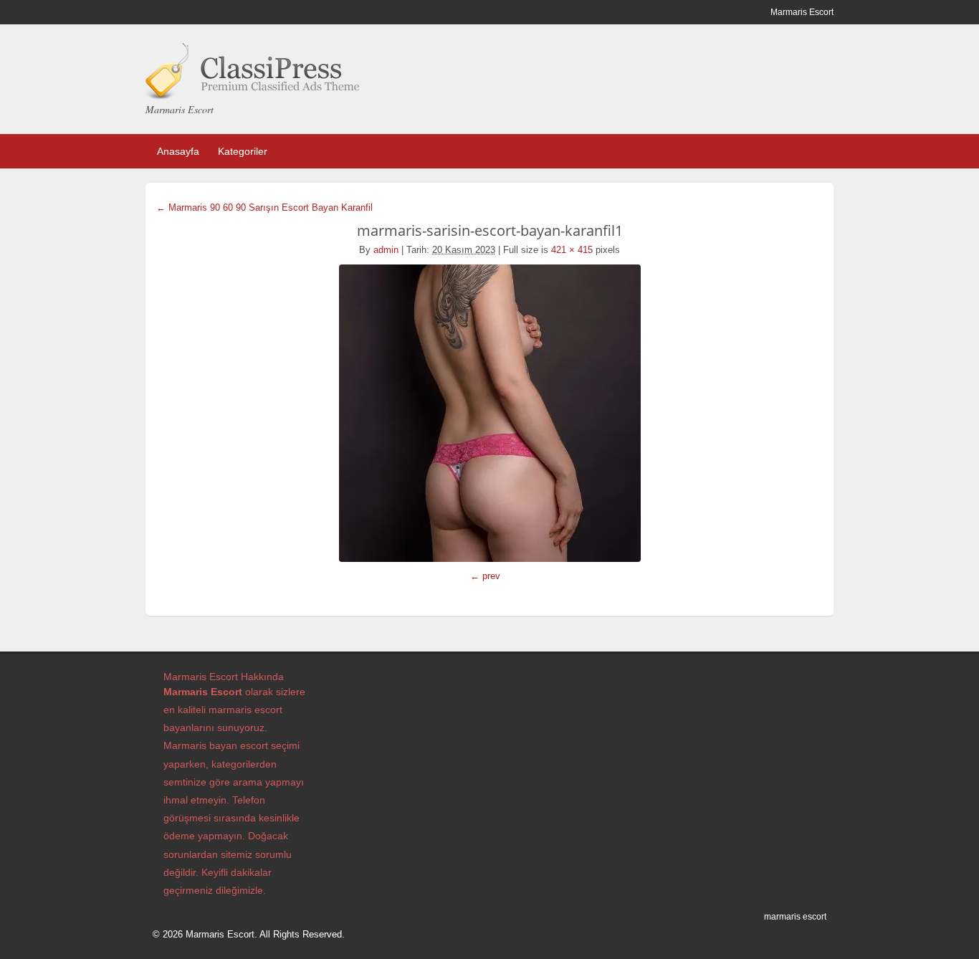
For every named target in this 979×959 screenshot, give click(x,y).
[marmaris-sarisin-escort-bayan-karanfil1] (489, 413)
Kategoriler (242, 151)
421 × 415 (572, 249)
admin (385, 249)
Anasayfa (178, 151)
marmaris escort (795, 917)
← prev (485, 576)
